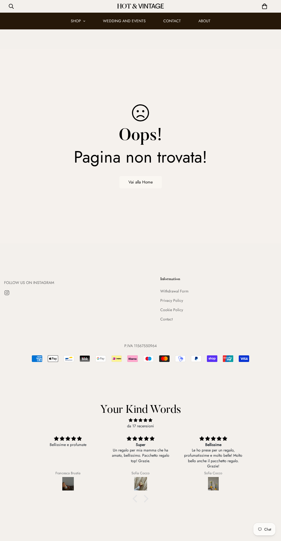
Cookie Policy (171, 310)
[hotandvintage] (140, 6)
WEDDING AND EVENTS (124, 21)
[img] (140, 420)
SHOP (76, 21)
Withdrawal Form (174, 291)
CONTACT (172, 21)
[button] (264, 6)
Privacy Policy (171, 300)
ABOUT (204, 21)
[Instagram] (7, 292)
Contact (166, 319)
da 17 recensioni (140, 426)
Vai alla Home (140, 182)
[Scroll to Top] (270, 511)
